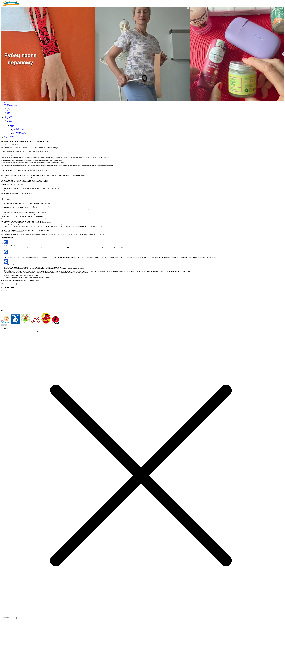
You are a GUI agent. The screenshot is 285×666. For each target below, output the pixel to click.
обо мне (6, 102)
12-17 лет (9, 110)
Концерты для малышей (18, 132)
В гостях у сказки (16, 131)
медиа (8, 122)
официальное (10, 118)
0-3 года (9, 106)
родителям (6, 104)
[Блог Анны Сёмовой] (11, 6)
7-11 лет (9, 109)
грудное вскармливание (10, 136)
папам (8, 112)
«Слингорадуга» (16, 128)
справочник (10, 121)
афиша (8, 120)
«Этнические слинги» (18, 129)
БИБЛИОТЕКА (14, 124)
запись (5, 137)
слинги (8, 113)
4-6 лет (8, 108)
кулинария (9, 116)
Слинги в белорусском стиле (19, 133)
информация (7, 117)
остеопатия (6, 135)
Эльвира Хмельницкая (6, 144)
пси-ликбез (9, 114)
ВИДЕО (12, 125)
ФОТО (11, 127)
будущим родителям (12, 105)
